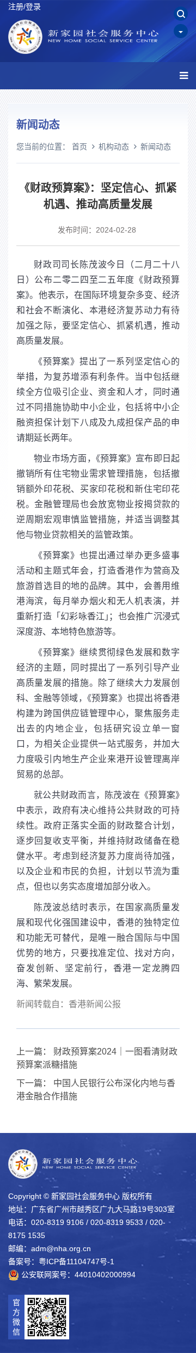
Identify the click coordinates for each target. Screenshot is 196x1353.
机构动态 (114, 146)
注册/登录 (24, 6)
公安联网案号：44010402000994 (77, 1274)
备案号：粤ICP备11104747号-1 (61, 1261)
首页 (79, 146)
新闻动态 (155, 146)
